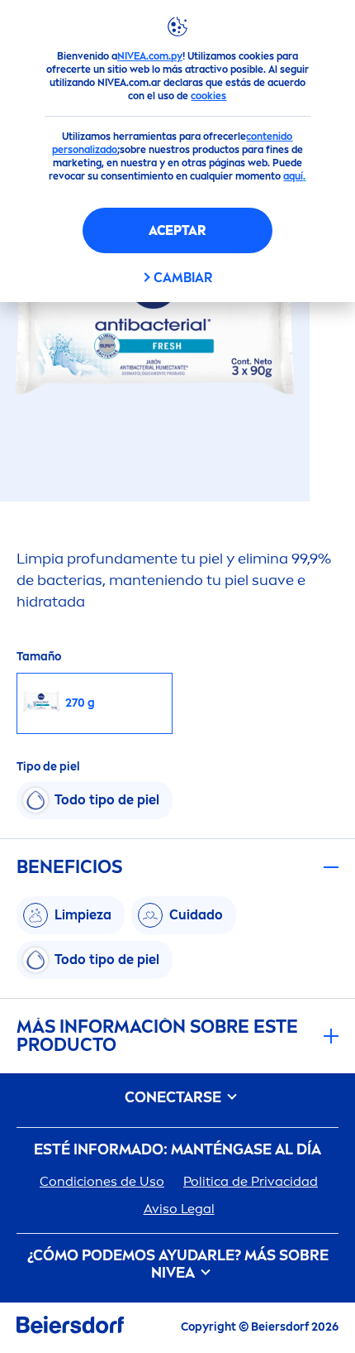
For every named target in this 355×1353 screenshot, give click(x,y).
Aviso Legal (179, 1208)
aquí (293, 176)
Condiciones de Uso (102, 1181)
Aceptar (177, 230)
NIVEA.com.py (149, 56)
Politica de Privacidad (250, 1181)
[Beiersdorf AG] (70, 1328)
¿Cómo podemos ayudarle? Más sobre (178, 1265)
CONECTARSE (175, 1097)
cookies (208, 96)
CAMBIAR (183, 277)
